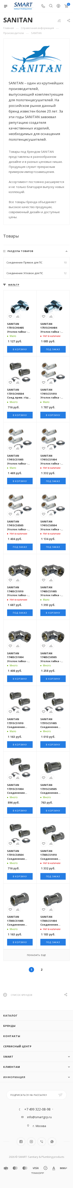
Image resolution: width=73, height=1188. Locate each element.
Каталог (10, 1015)
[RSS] (59, 21)
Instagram (31, 1141)
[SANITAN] (36, 59)
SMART (8, 1056)
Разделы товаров (20, 251)
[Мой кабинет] (58, 6)
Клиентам (11, 1067)
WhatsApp (52, 1141)
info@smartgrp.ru (39, 1117)
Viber (41, 1141)
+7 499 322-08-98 (37, 1109)
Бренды (9, 1026)
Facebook (21, 1141)
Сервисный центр (17, 1046)
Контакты (11, 1036)
